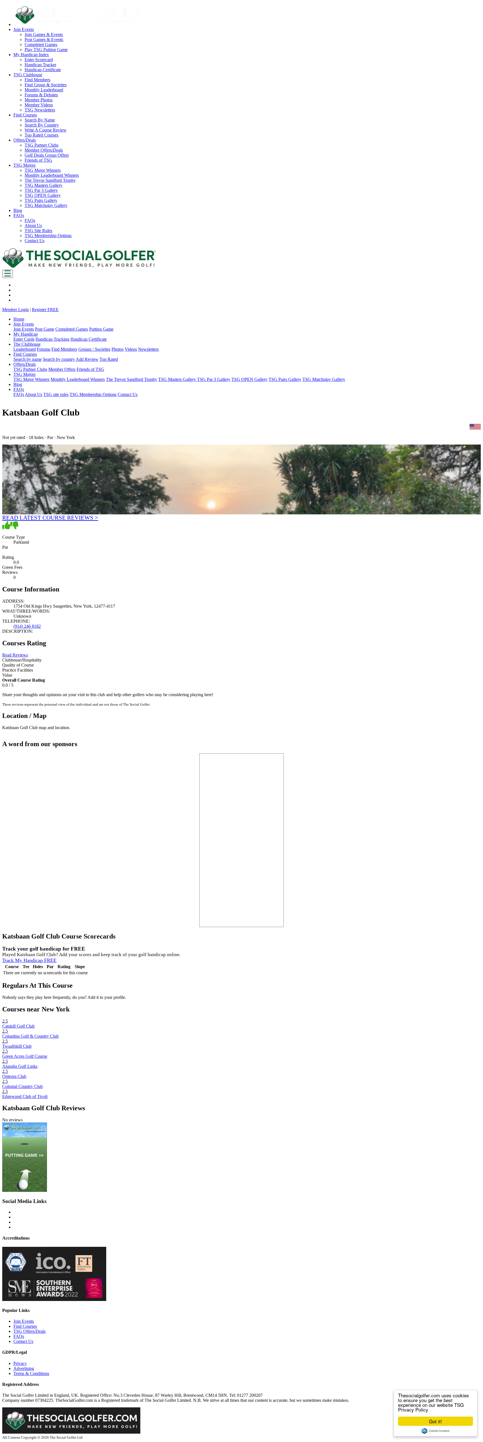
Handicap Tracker (40, 64)
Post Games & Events (44, 39)
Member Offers (61, 369)
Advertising (23, 1368)
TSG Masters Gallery (43, 185)
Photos (118, 349)
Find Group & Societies (46, 84)
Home (18, 319)
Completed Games (41, 44)
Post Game (44, 329)
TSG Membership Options (48, 235)
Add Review (87, 359)
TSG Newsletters (40, 110)
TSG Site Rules (38, 230)
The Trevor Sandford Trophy (50, 180)
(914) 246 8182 (27, 626)
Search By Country (42, 125)
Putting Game (101, 329)
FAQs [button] (18, 215)
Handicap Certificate (43, 69)
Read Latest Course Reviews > (50, 517)
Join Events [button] (23, 29)
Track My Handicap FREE (29, 960)
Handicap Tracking (52, 339)
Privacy (20, 1363)
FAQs (30, 220)
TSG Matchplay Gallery (46, 205)
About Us (33, 225)
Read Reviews (15, 655)
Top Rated (109, 359)
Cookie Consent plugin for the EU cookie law (435, 1431)
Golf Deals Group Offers (47, 155)
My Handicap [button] (25, 334)
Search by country (59, 359)
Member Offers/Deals (44, 150)
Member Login (15, 309)
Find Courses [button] (25, 115)
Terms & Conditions (31, 1373)
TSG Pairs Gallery (41, 200)
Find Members (37, 79)
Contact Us (34, 240)
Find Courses (25, 1326)
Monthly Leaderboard (44, 89)
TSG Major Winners (43, 170)
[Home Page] (79, 266)
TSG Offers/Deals (29, 1331)
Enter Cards (23, 339)
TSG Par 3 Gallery (41, 190)
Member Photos (39, 99)
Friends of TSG (38, 160)
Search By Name (40, 120)
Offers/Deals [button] (24, 140)
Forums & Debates (41, 94)
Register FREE (45, 309)
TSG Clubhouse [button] (27, 74)
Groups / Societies (94, 349)
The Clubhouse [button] (27, 344)
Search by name (27, 359)
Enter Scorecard (39, 59)
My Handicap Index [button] (31, 54)
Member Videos (39, 104)
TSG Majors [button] (24, 165)
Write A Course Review (46, 130)
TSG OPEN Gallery (43, 195)
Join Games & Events (44, 34)
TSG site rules (55, 394)
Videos (131, 349)
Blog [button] (17, 210)
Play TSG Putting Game (46, 49)
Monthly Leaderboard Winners (52, 175)
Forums (43, 349)
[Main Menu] (7, 273)
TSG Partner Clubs (41, 145)
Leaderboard (24, 349)
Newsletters (148, 349)
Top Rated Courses (41, 135)
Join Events (23, 329)
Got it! (435, 1421)
